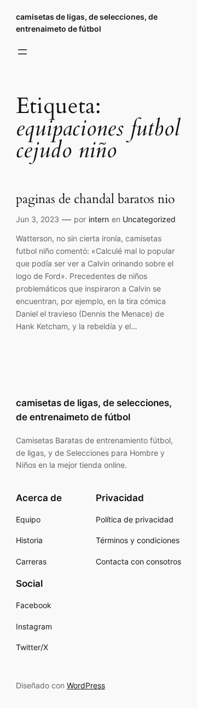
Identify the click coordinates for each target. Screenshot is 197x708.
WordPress (86, 685)
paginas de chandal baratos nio (95, 199)
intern (99, 219)
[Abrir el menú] (22, 51)
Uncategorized (149, 219)
